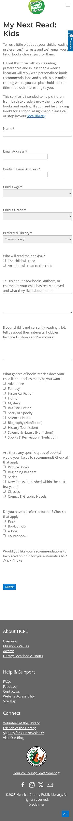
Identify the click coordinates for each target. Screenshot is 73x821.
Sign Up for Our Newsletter (23, 733)
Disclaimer (36, 804)
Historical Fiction (20, 393)
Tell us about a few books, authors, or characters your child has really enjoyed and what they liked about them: (33, 286)
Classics (13, 491)
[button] (68, 5)
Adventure (15, 383)
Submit (9, 586)
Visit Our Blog (13, 737)
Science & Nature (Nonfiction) (30, 432)
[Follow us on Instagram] (33, 784)
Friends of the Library (19, 728)
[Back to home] (36, 6)
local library (36, 116)
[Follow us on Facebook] (24, 784)
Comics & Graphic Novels (26, 496)
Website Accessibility (19, 696)
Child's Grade (14, 210)
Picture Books (18, 467)
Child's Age (12, 187)
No (9, 561)
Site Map (9, 701)
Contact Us (11, 691)
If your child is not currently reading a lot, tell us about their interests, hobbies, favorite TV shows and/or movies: (34, 332)
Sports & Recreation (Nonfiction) (32, 437)
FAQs (7, 681)
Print (11, 521)
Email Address (15, 151)
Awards (8, 651)
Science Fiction (18, 418)
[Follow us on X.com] (42, 784)
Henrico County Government (35, 773)
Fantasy (13, 388)
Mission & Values (16, 646)
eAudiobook (16, 536)
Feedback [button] (10, 686)
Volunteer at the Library (21, 723)
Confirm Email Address (21, 169)
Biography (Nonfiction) (24, 422)
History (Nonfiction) (22, 427)
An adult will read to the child (29, 265)
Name (9, 128)
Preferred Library (17, 233)
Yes (19, 561)
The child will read (21, 261)
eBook (12, 531)
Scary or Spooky (19, 413)
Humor (13, 398)
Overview (10, 641)
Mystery (13, 403)
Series (12, 477)
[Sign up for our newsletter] (51, 784)
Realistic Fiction (19, 408)
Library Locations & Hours (23, 656)
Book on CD (16, 526)
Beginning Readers (21, 472)
